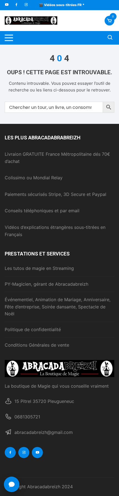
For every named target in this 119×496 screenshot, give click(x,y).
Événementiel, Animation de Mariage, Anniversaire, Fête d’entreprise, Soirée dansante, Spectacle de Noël (57, 306)
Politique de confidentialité (33, 329)
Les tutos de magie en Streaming (39, 268)
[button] (11, 484)
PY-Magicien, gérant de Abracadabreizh (46, 284)
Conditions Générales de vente (37, 345)
